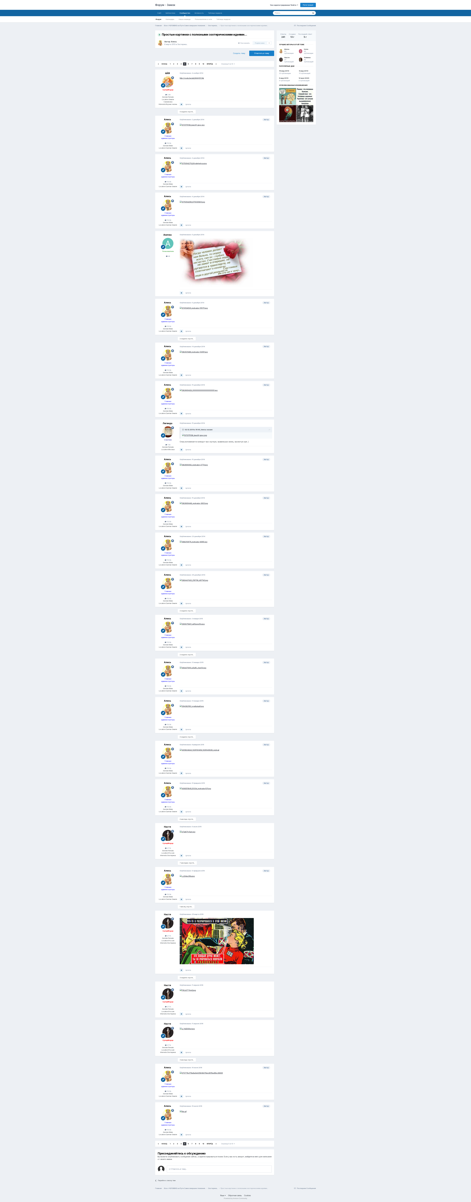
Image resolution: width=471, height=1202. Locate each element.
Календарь (170, 19)
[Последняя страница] (216, 64)
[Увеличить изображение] (192, 125)
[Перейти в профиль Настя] (167, 835)
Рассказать (244, 43)
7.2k (168, 445)
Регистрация (308, 5)
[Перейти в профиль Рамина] (300, 60)
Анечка (167, 234)
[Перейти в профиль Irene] (300, 51)
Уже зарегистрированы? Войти (283, 5)
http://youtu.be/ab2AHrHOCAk (192, 78)
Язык (222, 1195)
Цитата (188, 104)
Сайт (159, 13)
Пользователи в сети (203, 19)
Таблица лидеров (223, 19)
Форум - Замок (165, 4)
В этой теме (302, 13)
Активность (199, 13)
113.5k (168, 143)
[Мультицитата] (181, 104)
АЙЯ (167, 73)
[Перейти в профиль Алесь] (160, 43)
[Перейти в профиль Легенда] (167, 431)
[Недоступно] (216, 262)
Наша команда (184, 19)
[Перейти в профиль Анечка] (167, 243)
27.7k (169, 848)
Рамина (307, 57)
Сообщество (185, 13)
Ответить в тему (261, 53)
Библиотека (170, 13)
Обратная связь (235, 1195)
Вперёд (210, 64)
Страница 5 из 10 (227, 64)
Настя (167, 826)
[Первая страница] (158, 64)
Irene (306, 49)
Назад (164, 64)
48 (169, 256)
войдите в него (252, 1157)
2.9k (169, 95)
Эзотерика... (182, 44)
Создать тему (239, 53)
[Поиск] (313, 13)
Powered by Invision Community (235, 1198)
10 (203, 64)
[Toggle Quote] (183, 430)
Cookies (247, 1195)
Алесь (174, 42)
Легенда (167, 423)
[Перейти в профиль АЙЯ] (167, 81)
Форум (158, 19)
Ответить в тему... (179, 1169)
